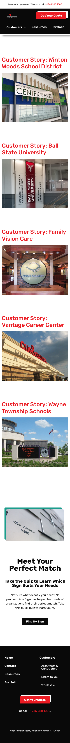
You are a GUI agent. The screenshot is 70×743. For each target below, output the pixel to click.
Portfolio (58, 27)
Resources (39, 27)
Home (8, 657)
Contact (10, 666)
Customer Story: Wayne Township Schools (34, 407)
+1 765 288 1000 (53, 4)
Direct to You (50, 677)
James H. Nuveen (51, 730)
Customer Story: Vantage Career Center (33, 321)
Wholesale (48, 685)
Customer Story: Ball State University (30, 149)
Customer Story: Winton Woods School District (34, 63)
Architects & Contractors (49, 667)
